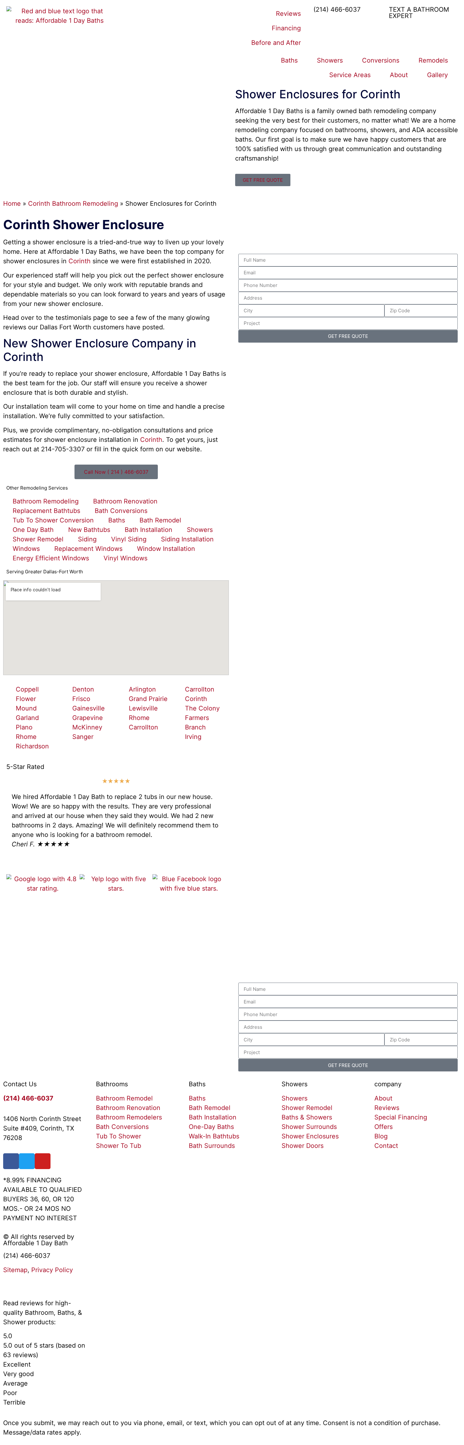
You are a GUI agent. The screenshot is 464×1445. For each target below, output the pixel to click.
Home (12, 203)
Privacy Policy (52, 1270)
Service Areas (350, 75)
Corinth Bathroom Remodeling (73, 203)
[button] (12, 830)
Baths (289, 60)
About (399, 75)
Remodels (433, 60)
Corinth (79, 261)
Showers (330, 60)
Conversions (380, 60)
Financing (286, 28)
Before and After (276, 42)
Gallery (437, 75)
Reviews (288, 13)
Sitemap (15, 1270)
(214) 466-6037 (336, 9)
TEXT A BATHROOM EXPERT (419, 13)
